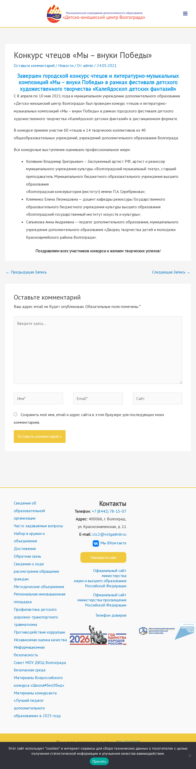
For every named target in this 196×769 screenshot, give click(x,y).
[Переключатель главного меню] (185, 13)
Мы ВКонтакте (113, 542)
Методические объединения (39, 586)
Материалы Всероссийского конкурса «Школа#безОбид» (39, 681)
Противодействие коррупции (39, 632)
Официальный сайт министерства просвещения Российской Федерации (102, 599)
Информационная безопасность (29, 651)
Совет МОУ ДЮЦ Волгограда (40, 662)
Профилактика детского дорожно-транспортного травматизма (36, 617)
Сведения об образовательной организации (29, 510)
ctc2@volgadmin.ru (109, 534)
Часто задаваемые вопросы (38, 525)
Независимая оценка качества (40, 639)
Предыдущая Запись (26, 271)
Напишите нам (103, 557)
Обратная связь (27, 556)
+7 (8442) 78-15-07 (109, 511)
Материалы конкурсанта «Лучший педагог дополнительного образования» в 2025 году (37, 704)
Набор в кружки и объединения (29, 537)
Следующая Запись (171, 271)
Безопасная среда (29, 669)
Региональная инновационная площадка (39, 597)
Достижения (25, 548)
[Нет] (189, 755)
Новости (66, 65)
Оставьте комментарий (34, 65)
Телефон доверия (110, 615)
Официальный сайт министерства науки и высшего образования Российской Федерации (100, 578)
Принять (99, 761)
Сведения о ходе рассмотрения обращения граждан (36, 571)
